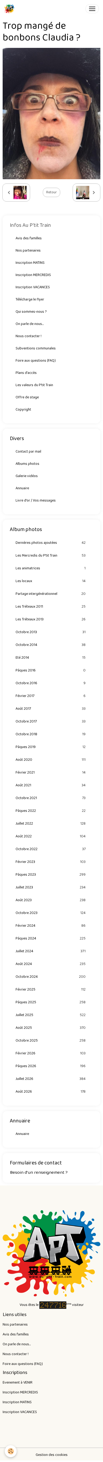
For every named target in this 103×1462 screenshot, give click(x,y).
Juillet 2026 (51, 1079)
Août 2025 (51, 1028)
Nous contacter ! (28, 336)
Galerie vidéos (27, 476)
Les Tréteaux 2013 (51, 619)
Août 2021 (51, 785)
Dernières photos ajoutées (51, 543)
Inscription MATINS (30, 263)
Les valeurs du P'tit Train (34, 385)
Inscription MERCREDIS (33, 275)
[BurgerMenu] (92, 8)
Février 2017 (51, 696)
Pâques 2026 (51, 1066)
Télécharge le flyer (30, 299)
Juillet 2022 (51, 824)
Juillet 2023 (51, 887)
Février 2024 (51, 926)
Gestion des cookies (52, 1455)
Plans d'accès (26, 373)
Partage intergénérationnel (51, 594)
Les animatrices (51, 568)
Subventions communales (36, 348)
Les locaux (51, 581)
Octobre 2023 (51, 913)
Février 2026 (51, 1053)
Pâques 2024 (51, 938)
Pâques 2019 (51, 747)
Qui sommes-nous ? (31, 312)
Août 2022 (51, 836)
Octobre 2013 (51, 632)
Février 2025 (51, 990)
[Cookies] (11, 1451)
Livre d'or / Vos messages (36, 500)
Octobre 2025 (51, 1041)
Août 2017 (51, 709)
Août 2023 (51, 900)
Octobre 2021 (51, 798)
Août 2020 (51, 760)
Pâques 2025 (51, 1002)
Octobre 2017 (51, 722)
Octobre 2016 (51, 683)
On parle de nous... (30, 324)
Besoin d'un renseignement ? (39, 1172)
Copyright (23, 409)
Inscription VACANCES (33, 287)
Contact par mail (28, 451)
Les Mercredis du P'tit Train (51, 556)
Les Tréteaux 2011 (51, 607)
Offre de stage (27, 397)
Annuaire (22, 488)
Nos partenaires (28, 250)
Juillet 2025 (51, 1015)
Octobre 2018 (51, 734)
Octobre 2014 (51, 645)
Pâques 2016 (51, 670)
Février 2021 (51, 773)
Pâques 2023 (51, 875)
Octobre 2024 (51, 977)
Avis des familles (29, 238)
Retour (51, 192)
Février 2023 (51, 862)
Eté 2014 (51, 658)
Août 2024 (51, 964)
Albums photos (27, 464)
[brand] (10, 8)
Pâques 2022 (51, 811)
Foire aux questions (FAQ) (36, 361)
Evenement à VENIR (17, 1382)
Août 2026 (51, 1092)
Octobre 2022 (51, 849)
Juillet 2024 (51, 951)
